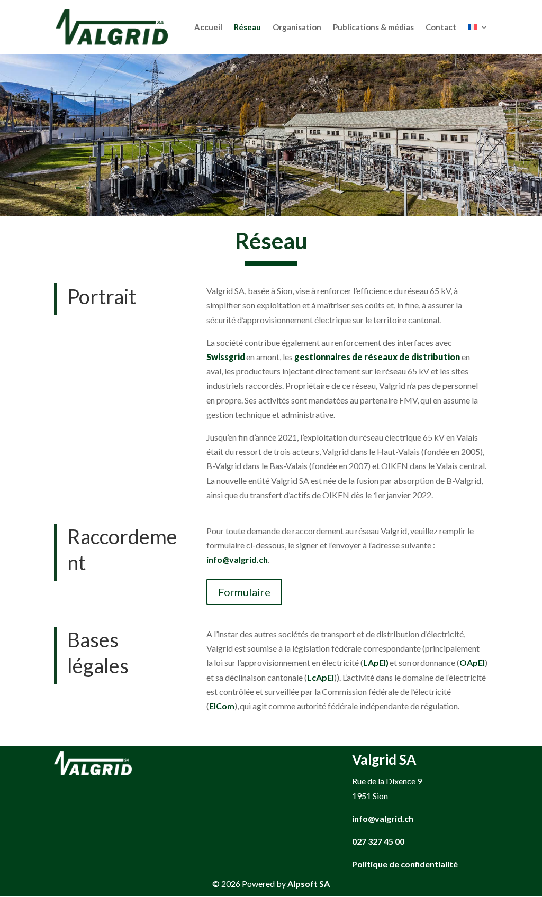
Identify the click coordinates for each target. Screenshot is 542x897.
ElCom (221, 706)
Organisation (297, 27)
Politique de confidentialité (405, 864)
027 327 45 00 (378, 841)
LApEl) (376, 662)
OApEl (472, 662)
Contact (441, 27)
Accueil (208, 27)
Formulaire (244, 591)
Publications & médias (373, 27)
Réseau (247, 27)
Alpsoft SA (308, 883)
